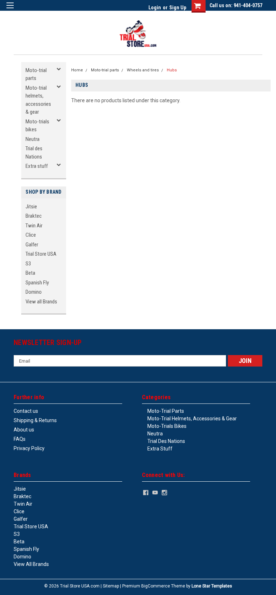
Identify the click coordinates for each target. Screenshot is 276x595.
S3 (28, 263)
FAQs (20, 439)
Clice (31, 235)
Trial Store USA (41, 254)
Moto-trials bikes (37, 125)
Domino (34, 292)
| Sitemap (110, 586)
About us (24, 430)
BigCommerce (155, 586)
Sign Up (177, 7)
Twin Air (34, 225)
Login (154, 7)
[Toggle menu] (10, 10)
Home (77, 70)
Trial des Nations (34, 152)
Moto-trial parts (36, 74)
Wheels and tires (143, 70)
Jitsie (31, 206)
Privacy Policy (29, 448)
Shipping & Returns (35, 420)
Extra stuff (37, 166)
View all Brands (41, 301)
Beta (30, 273)
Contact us (26, 411)
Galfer (32, 244)
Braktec (34, 216)
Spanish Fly (37, 282)
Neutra (33, 139)
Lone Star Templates (212, 586)
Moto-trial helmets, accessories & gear (38, 100)
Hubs (172, 70)
